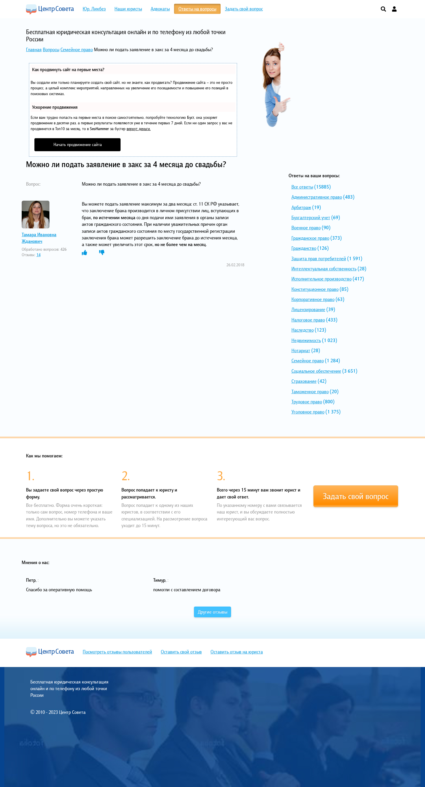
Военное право (306, 227)
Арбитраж (301, 207)
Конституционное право (315, 289)
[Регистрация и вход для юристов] (394, 9)
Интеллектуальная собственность (323, 268)
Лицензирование (308, 309)
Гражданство (303, 248)
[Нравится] (84, 252)
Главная (34, 49)
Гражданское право (310, 237)
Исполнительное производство (321, 278)
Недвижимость (306, 340)
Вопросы (51, 49)
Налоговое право (308, 319)
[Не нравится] (101, 252)
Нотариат (300, 350)
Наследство (302, 329)
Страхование (304, 381)
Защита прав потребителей (318, 258)
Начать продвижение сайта (77, 144)
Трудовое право (306, 401)
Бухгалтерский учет (310, 217)
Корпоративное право (313, 299)
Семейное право (76, 49)
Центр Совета (50, 9)
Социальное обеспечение (316, 370)
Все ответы (302, 186)
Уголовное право (307, 411)
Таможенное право (310, 391)
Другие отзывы (212, 611)
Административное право (316, 196)
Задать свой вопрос (356, 496)
